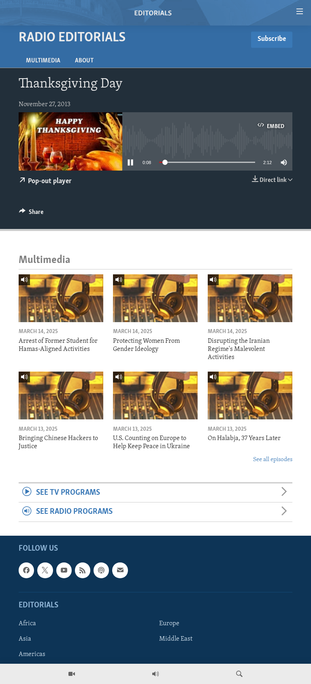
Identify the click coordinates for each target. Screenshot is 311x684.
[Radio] (155, 674)
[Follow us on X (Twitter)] (45, 570)
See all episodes (272, 460)
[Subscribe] (120, 570)
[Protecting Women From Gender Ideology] (155, 298)
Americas (32, 654)
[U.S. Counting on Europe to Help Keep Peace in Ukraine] (155, 395)
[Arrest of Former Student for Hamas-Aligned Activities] (61, 298)
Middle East (175, 639)
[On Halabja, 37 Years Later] (250, 395)
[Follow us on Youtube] (64, 570)
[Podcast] (101, 570)
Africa (27, 623)
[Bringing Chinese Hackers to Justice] (61, 395)
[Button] (31, 214)
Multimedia (43, 61)
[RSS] (82, 570)
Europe (169, 623)
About (84, 61)
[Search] (239, 674)
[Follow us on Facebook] (26, 570)
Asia (25, 639)
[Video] (72, 674)
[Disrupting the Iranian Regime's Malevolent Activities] (250, 298)
